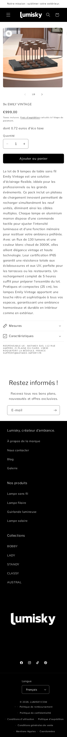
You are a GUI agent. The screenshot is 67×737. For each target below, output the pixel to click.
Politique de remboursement (36, 706)
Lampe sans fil (17, 493)
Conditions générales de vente (35, 725)
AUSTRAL (14, 582)
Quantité (9, 135)
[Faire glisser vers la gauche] (25, 94)
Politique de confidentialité (35, 712)
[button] (8, 15)
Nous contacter (18, 450)
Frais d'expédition (30, 117)
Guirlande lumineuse (22, 512)
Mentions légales (26, 731)
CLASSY (13, 573)
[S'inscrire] (55, 410)
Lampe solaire (17, 520)
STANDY (13, 564)
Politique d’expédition (51, 719)
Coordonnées (47, 731)
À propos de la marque (23, 441)
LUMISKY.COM (38, 701)
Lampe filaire (16, 503)
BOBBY (12, 546)
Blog (10, 459)
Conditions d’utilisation (20, 719)
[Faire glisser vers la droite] (42, 94)
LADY (11, 555)
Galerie (12, 468)
